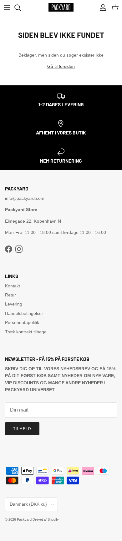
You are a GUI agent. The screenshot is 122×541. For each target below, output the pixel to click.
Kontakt (12, 285)
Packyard (24, 519)
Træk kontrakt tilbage (26, 331)
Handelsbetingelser (24, 313)
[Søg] (21, 7)
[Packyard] (61, 7)
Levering (13, 303)
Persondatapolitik (22, 322)
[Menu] (7, 7)
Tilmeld (22, 429)
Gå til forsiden (61, 66)
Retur (10, 294)
